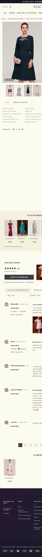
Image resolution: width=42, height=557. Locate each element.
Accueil (3, 19)
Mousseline (9, 116)
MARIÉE (12, 13)
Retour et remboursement (23, 511)
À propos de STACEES (7, 509)
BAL (5, 13)
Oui (30, 111)
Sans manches (12, 111)
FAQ (19, 507)
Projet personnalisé (24, 519)
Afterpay (37, 521)
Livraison (6, 513)
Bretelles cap (34, 122)
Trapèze (11, 109)
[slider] (10, 268)
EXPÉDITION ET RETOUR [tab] (20, 102)
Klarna (36, 517)
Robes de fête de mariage (15, 19)
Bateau (33, 109)
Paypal (36, 524)
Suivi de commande (24, 515)
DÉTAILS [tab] (6, 102)
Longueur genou (35, 116)
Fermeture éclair (16, 114)
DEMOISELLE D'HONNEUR (27, 13)
